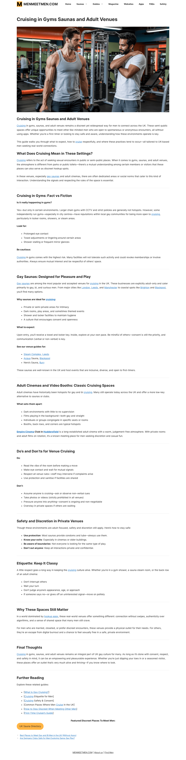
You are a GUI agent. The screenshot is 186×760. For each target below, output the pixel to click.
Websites (128, 4)
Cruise (59, 704)
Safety (163, 4)
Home (68, 4)
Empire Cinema (25, 431)
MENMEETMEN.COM (41, 4)
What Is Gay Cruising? (36, 692)
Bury (41, 362)
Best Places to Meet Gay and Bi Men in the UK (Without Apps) (48, 735)
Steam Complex (32, 354)
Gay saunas (23, 283)
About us (98, 752)
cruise (78, 141)
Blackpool (160, 287)
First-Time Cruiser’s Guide (39, 713)
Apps (141, 4)
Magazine (113, 4)
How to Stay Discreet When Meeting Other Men (50, 709)
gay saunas (53, 176)
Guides (96, 4)
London (86, 287)
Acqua (27, 358)
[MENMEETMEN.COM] (19, 4)
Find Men (109, 752)
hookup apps (51, 616)
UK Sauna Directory (30, 726)
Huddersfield (51, 431)
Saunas (80, 4)
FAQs (151, 4)
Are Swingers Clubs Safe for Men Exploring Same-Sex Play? (47, 738)
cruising (155, 214)
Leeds (94, 287)
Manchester (110, 287)
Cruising (21, 125)
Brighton (145, 287)
